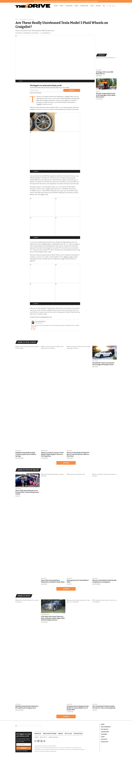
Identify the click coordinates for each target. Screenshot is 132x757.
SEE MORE (66, 462)
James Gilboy (70, 458)
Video (92, 5)
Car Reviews (68, 5)
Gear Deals (104, 741)
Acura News (99, 70)
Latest (56, 5)
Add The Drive (46, 33)
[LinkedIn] (34, 329)
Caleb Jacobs (99, 99)
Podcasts (104, 739)
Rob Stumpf (95, 366)
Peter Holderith (19, 458)
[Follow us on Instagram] (110, 6)
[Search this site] (104, 6)
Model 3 (67, 96)
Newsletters (84, 5)
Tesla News (31, 19)
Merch (76, 5)
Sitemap (36, 737)
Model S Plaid (46, 244)
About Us (37, 733)
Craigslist (39, 104)
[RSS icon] (44, 741)
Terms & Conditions (53, 737)
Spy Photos (104, 729)
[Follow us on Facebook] (112, 6)
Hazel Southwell (19, 710)
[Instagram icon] (38, 741)
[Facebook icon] (41, 741)
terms (77, 749)
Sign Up (71, 90)
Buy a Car (68, 733)
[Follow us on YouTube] (107, 6)
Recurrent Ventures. (42, 746)
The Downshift (106, 726)
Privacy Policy (48, 1)
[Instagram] (32, 329)
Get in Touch (78, 733)
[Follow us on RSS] (115, 6)
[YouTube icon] (35, 741)
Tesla (66, 98)
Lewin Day (17, 496)
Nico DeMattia (18, 33)
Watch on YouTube (49, 733)
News (61, 5)
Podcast (98, 5)
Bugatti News (44, 450)
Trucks (97, 91)
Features (104, 734)
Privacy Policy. (38, 92)
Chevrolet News (45, 614)
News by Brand (23, 19)
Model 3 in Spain (68, 257)
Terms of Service (32, 92)
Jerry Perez (99, 75)
